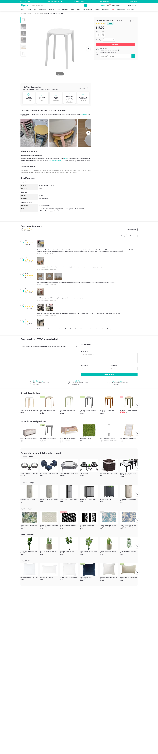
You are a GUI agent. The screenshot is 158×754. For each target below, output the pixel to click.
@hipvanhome (84, 114)
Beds (34, 9)
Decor (72, 9)
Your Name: (85, 365)
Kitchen (97, 9)
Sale (113, 9)
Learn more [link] (83, 88)
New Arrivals (121, 9)
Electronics (105, 9)
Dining (29, 9)
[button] (85, 5)
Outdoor (30, 13)
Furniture (51, 9)
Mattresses (42, 9)
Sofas (22, 9)
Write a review (131, 229)
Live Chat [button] (38, 381)
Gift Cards (130, 9)
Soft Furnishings (87, 9)
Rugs (78, 9)
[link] (28, 94)
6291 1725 (76, 381)
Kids (58, 9)
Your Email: (114, 365)
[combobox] (58, 5)
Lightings (65, 9)
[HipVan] (24, 5)
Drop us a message (117, 381)
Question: (84, 351)
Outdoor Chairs (38, 13)
